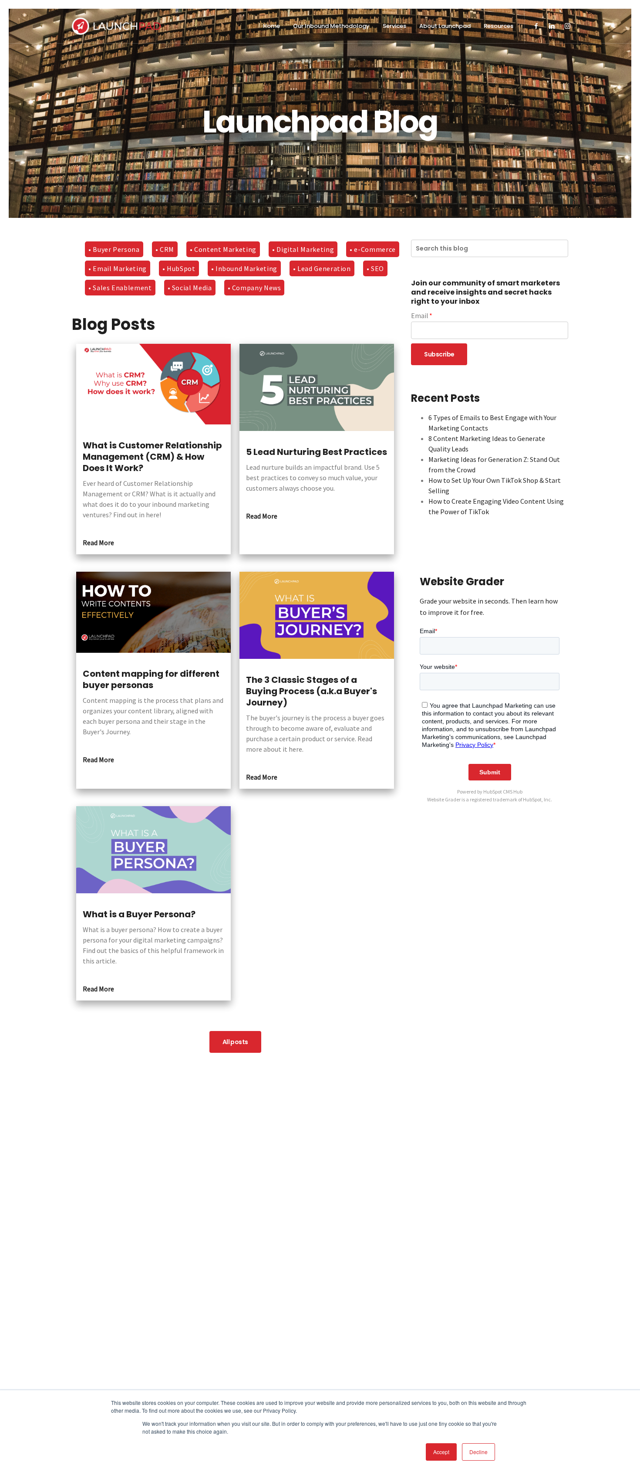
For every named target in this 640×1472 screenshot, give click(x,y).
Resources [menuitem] (498, 26)
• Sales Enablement (120, 287)
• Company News (254, 287)
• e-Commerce (373, 249)
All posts (235, 1042)
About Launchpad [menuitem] (445, 26)
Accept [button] (441, 1451)
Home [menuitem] (271, 26)
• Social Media (190, 287)
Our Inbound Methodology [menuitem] (331, 26)
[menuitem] (536, 26)
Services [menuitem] (394, 26)
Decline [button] (478, 1451)
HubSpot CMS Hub (502, 791)
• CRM (164, 249)
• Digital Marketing (303, 249)
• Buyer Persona (114, 249)
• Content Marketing (223, 249)
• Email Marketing (117, 268)
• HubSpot (178, 268)
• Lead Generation (322, 268)
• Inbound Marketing (244, 268)
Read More (98, 542)
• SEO (375, 268)
